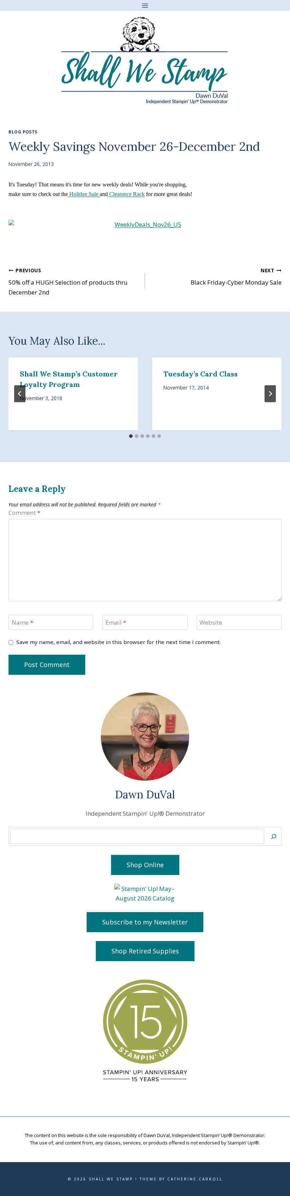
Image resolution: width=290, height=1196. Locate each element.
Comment (24, 513)
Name (22, 622)
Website (210, 622)
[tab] (131, 436)
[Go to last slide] (19, 393)
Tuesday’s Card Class (200, 373)
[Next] (270, 393)
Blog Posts (22, 132)
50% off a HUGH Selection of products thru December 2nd (68, 281)
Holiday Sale (84, 194)
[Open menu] (145, 5)
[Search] (274, 836)
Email (115, 622)
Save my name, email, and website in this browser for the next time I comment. (118, 642)
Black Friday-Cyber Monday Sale (236, 277)
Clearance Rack (126, 194)
